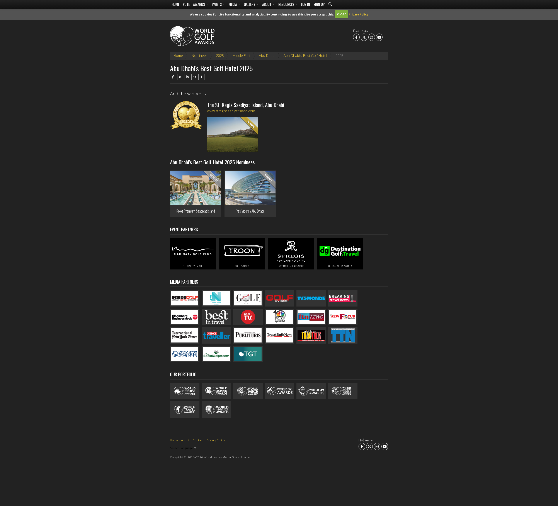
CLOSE (341, 14)
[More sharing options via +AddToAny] (201, 77)
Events (217, 4)
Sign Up (319, 4)
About (267, 4)
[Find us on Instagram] (371, 37)
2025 (220, 55)
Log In (305, 4)
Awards (199, 4)
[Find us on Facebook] (356, 37)
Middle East (241, 55)
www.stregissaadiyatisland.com (231, 111)
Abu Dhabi (267, 55)
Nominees (199, 55)
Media (233, 4)
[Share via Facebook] (173, 77)
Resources (286, 4)
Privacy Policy (358, 14)
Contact (198, 440)
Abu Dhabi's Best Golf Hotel (305, 55)
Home (175, 4)
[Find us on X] (364, 37)
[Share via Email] (194, 77)
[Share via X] (180, 77)
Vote (186, 4)
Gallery (250, 4)
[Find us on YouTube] (379, 37)
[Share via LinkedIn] (187, 77)
